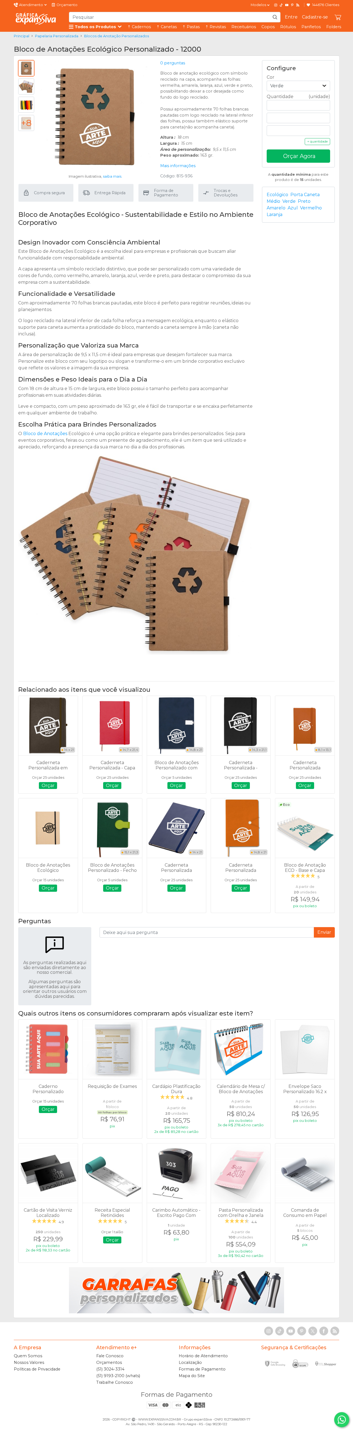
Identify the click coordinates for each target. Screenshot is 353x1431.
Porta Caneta (305, 194)
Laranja (274, 214)
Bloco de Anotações (45, 433)
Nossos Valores (29, 1362)
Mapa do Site (192, 1375)
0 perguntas (172, 62)
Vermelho (311, 208)
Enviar (324, 932)
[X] (312, 1331)
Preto (304, 201)
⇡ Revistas (215, 26)
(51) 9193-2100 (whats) (118, 1375)
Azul (293, 208)
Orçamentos (109, 1362)
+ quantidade (317, 141)
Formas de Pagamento (202, 1369)
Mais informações (178, 165)
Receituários (243, 26)
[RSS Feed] (297, 5)
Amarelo (276, 208)
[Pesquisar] (274, 17)
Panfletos (311, 26)
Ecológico (277, 194)
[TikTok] (281, 5)
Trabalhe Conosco (114, 1382)
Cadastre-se (315, 17)
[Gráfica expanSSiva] (36, 18)
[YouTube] (286, 5)
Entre (291, 17)
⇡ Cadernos (139, 26)
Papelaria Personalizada (56, 36)
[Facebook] (323, 1331)
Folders (333, 26)
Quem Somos (28, 1355)
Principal (21, 36)
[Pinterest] (292, 5)
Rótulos (288, 26)
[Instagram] (275, 5)
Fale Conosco (110, 1355)
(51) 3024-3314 (110, 1369)
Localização (190, 1362)
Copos (268, 26)
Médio (273, 201)
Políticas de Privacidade (37, 1369)
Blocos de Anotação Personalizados (116, 36)
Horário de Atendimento (203, 1355)
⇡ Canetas (166, 26)
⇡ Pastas (191, 26)
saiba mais (112, 176)
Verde (289, 201)
